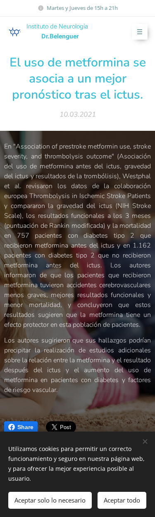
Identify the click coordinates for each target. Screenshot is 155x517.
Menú (140, 32)
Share (25, 427)
